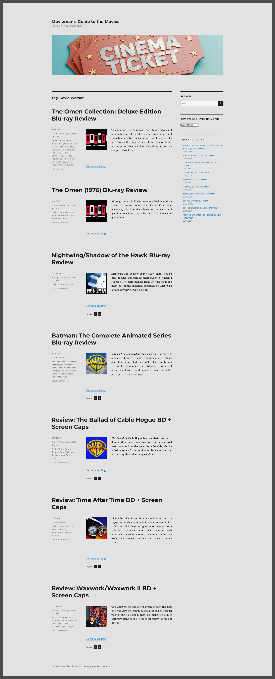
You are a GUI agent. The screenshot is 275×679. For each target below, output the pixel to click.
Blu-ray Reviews (59, 134)
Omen (64, 156)
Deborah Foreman (67, 620)
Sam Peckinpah (67, 452)
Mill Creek (70, 284)
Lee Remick (62, 215)
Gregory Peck (65, 144)
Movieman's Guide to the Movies (85, 21)
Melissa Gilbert (66, 374)
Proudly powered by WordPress (98, 666)
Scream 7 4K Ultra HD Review (196, 187)
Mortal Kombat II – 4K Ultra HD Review (201, 155)
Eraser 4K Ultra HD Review (195, 180)
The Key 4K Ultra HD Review (195, 201)
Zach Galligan (67, 626)
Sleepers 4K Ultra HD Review (196, 173)
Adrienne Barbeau (60, 362)
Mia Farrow (57, 153)
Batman (55, 365)
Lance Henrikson (65, 147)
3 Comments (57, 169)
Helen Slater (65, 368)
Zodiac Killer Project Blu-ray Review (199, 194)
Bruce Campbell (59, 617)
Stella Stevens (58, 455)
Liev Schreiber (68, 150)
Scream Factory (59, 162)
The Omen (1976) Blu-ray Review (100, 189)
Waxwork (56, 626)
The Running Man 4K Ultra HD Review (200, 208)
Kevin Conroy (65, 371)
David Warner (58, 212)
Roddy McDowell (59, 377)
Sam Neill (69, 159)
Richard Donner (59, 218)
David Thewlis (58, 141)
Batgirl (73, 362)
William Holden (66, 165)
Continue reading (96, 166)
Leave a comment (60, 222)
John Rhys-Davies (60, 623)
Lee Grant (56, 150)
